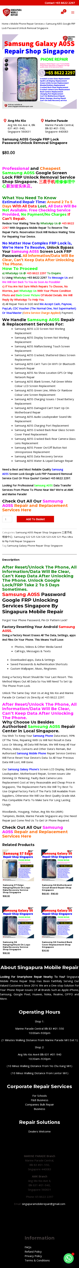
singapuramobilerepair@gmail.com (43, 1204)
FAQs (28, 1247)
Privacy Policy (33, 1256)
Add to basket (35, 519)
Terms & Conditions (37, 1260)
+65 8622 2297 (65, 3)
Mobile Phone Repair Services (27, 23)
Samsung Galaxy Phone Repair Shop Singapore (35, 545)
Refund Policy (33, 1251)
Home (5, 23)
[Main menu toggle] (72, 12)
